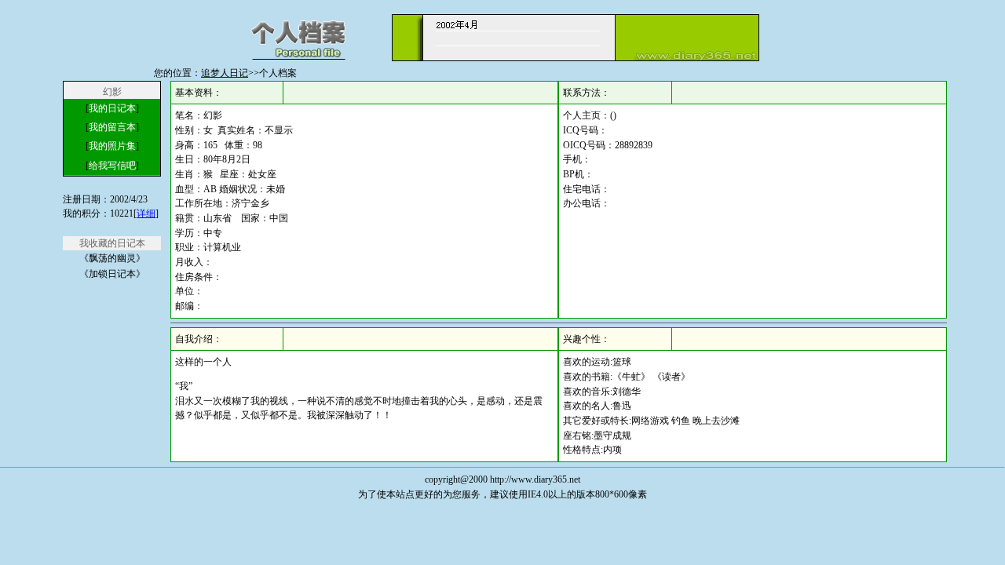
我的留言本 (112, 127)
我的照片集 (112, 145)
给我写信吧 (112, 165)
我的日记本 (112, 108)
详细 (146, 213)
